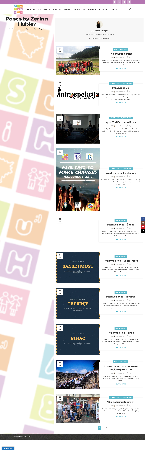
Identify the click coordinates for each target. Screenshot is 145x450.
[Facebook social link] (114, 2)
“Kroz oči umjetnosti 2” (120, 402)
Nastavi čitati (121, 68)
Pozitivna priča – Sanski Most (121, 260)
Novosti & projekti (120, 49)
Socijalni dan (127, 83)
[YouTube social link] (124, 2)
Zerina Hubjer (33, 21)
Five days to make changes (121, 173)
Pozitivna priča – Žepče (120, 224)
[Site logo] (18, 9)
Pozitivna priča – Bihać (121, 332)
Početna (11, 29)
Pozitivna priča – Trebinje (120, 296)
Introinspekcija (120, 87)
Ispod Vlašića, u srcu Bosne (121, 122)
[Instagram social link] (119, 2)
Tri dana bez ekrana (120, 53)
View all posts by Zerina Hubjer (99, 38)
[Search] (130, 9)
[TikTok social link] (129, 2)
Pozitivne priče (121, 220)
